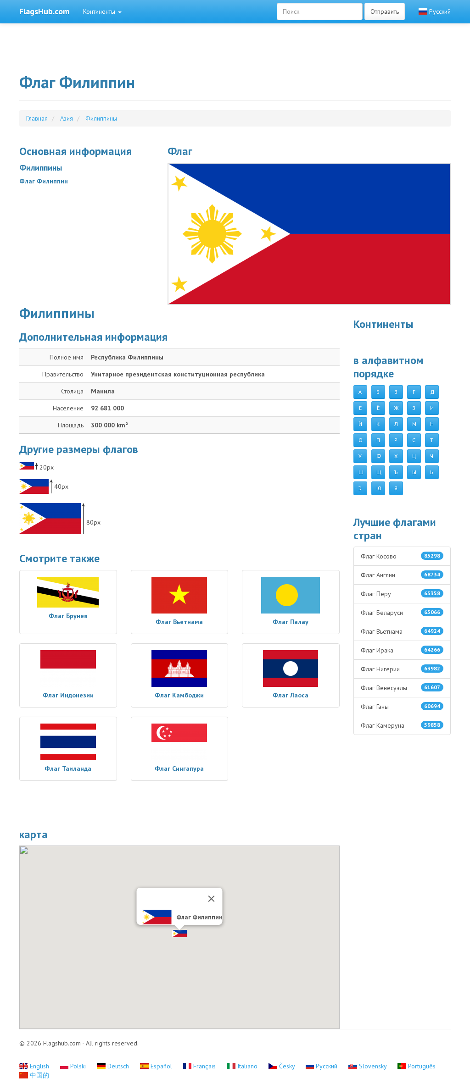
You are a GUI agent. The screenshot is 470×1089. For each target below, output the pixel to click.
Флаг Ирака (401, 650)
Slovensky (372, 1066)
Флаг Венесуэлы (401, 688)
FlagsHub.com (44, 11)
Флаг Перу (401, 594)
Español (161, 1066)
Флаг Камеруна (401, 725)
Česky (287, 1066)
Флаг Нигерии (401, 669)
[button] (179, 933)
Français (204, 1066)
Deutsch (118, 1066)
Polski (78, 1066)
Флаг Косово (401, 556)
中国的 (38, 1075)
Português (421, 1066)
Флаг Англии (401, 575)
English (39, 1066)
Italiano (247, 1066)
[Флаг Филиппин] (309, 234)
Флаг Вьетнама (401, 631)
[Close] (211, 899)
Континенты (100, 11)
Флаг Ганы (401, 706)
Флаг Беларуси (401, 612)
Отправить (384, 11)
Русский (439, 11)
